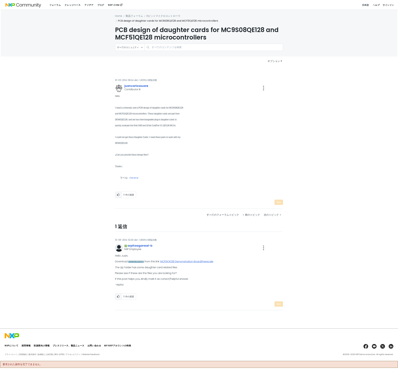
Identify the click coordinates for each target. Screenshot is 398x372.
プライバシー (10, 354)
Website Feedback (91, 354)
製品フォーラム (134, 16)
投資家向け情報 (42, 345)
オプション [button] (274, 61)
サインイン (388, 5)
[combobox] (213, 47)
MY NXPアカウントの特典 (117, 345)
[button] (263, 88)
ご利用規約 (22, 354)
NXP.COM (113, 5)
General (133, 178)
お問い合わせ (94, 345)
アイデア (88, 5)
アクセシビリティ (73, 354)
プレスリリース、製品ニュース (68, 345)
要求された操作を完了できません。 (22, 364)
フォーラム (55, 5)
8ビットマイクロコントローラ (163, 16)
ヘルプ (376, 5)
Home (118, 16)
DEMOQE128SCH (136, 262)
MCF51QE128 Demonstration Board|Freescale (186, 261)
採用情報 (26, 345)
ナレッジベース (73, 5)
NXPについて (12, 345)
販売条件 (32, 354)
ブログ (100, 5)
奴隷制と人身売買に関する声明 (51, 354)
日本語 (365, 5)
